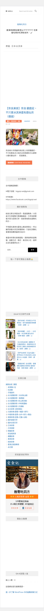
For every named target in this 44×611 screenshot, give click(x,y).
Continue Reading (22, 163)
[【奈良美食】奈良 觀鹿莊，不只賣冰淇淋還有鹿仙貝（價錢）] (22, 137)
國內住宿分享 (12, 423)
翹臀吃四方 (22, 24)
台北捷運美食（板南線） (16, 398)
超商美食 (11, 442)
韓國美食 (11, 431)
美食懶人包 (12, 387)
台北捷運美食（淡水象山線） (18, 395)
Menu (10, 11)
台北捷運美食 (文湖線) (16, 406)
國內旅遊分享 (12, 420)
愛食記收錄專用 (13, 444)
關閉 (15, 384)
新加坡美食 (12, 434)
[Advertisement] (22, 82)
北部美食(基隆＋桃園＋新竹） (18, 412)
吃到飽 (10, 390)
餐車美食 (11, 439)
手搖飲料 (11, 393)
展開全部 (9, 384)
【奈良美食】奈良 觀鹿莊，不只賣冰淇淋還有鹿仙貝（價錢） (21, 112)
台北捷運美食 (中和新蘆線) (17, 403)
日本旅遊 (11, 428)
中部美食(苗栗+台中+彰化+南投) (20, 414)
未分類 (10, 447)
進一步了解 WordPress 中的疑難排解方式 (22, 592)
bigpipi (27, 121)
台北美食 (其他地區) (15, 409)
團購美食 (11, 436)
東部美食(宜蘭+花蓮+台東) (17, 417)
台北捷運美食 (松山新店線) (17, 401)
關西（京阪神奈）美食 (13, 121)
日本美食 (11, 425)
